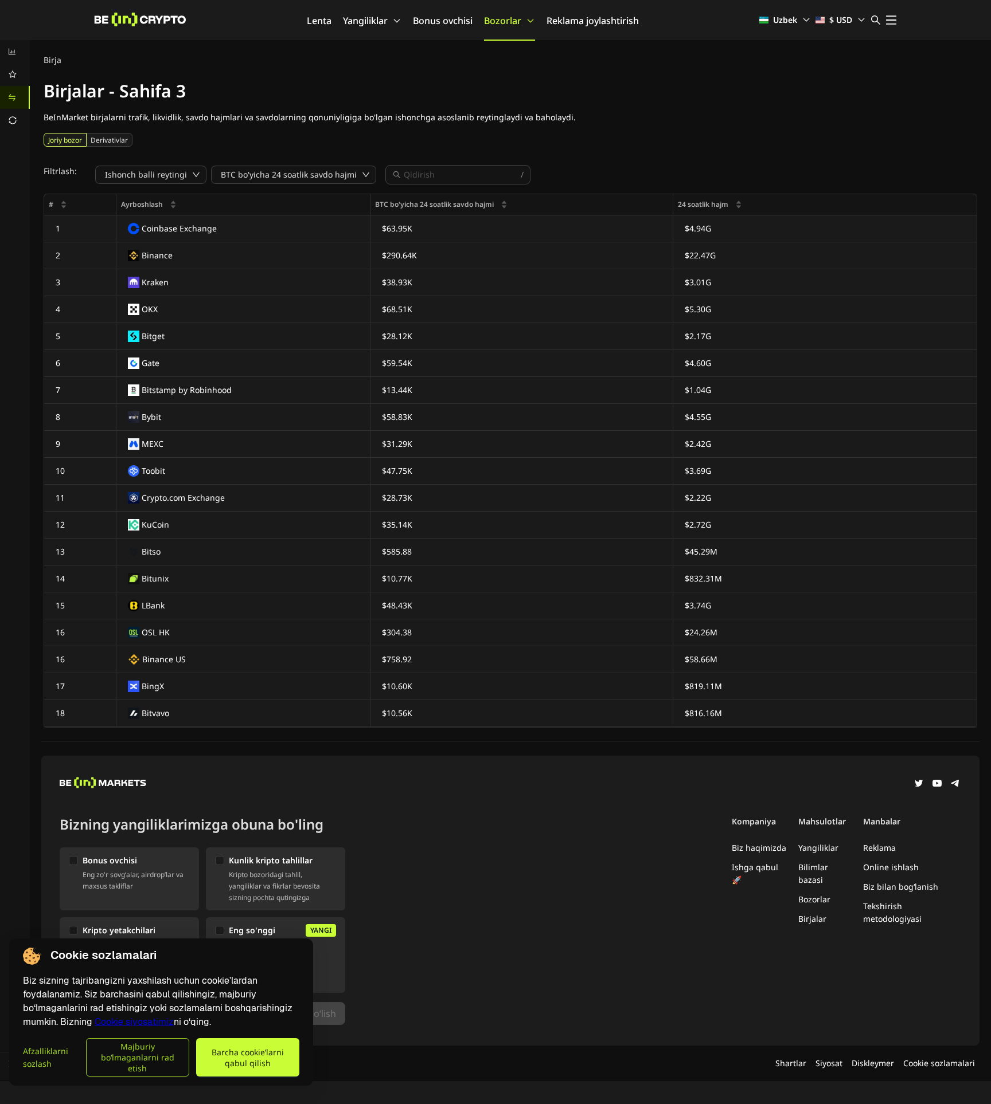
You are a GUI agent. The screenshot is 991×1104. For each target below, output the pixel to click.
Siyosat (829, 1063)
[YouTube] (937, 784)
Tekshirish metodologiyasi (892, 912)
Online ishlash (891, 867)
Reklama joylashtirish (593, 20)
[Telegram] (955, 784)
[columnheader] (80, 204)
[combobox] (461, 175)
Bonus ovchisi (443, 20)
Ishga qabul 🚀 (755, 873)
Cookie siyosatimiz (134, 1022)
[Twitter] (918, 784)
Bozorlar (502, 20)
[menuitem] (15, 51)
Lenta (319, 20)
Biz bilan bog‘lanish (900, 886)
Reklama (879, 847)
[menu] (15, 86)
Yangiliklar (365, 20)
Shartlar (790, 1063)
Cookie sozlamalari (939, 1063)
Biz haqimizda (759, 847)
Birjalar (812, 918)
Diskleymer (873, 1063)
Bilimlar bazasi (813, 873)
